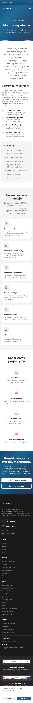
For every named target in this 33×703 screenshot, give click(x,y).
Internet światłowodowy (8, 561)
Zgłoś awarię (5, 626)
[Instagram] (8, 533)
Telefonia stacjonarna (8, 567)
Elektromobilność (6, 614)
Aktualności (5, 546)
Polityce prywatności (8, 690)
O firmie (3, 543)
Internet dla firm (6, 585)
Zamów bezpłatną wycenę (17, 480)
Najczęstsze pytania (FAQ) (9, 623)
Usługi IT (4, 594)
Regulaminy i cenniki (7, 632)
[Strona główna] (8, 20)
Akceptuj (24, 698)
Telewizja (4, 564)
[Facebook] (3, 533)
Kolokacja (4, 605)
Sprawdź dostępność (7, 629)
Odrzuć (9, 698)
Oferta (14, 21)
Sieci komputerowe (7, 600)
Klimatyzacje (5, 576)
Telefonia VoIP (5, 591)
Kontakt (3, 549)
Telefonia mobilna (6, 570)
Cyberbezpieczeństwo (8, 597)
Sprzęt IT (4, 602)
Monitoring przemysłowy (9, 608)
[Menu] (30, 8)
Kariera (3, 552)
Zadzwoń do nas (18, 486)
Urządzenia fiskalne (7, 611)
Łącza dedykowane (7, 588)
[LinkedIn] (13, 533)
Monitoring (4, 573)
